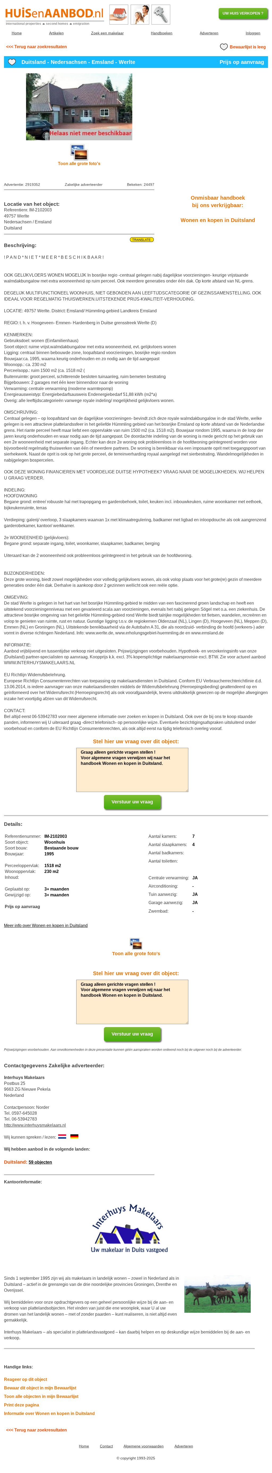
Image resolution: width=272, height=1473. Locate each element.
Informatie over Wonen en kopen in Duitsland (49, 1413)
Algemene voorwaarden (144, 1446)
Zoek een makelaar (107, 33)
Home (17, 33)
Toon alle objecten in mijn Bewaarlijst (41, 1396)
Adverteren (209, 33)
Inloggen (253, 33)
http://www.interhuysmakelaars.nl (35, 1125)
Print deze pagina (21, 1405)
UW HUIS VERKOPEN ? (243, 13)
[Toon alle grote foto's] (79, 106)
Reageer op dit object (25, 1379)
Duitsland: (28, 1162)
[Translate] (79, 240)
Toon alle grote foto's (79, 163)
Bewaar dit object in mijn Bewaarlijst (40, 1388)
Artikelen (56, 33)
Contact (106, 1446)
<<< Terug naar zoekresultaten (36, 46)
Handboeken (161, 33)
